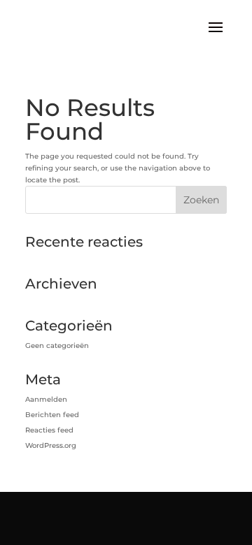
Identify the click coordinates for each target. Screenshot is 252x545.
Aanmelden (46, 399)
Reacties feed (49, 430)
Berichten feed (52, 414)
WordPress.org (50, 445)
